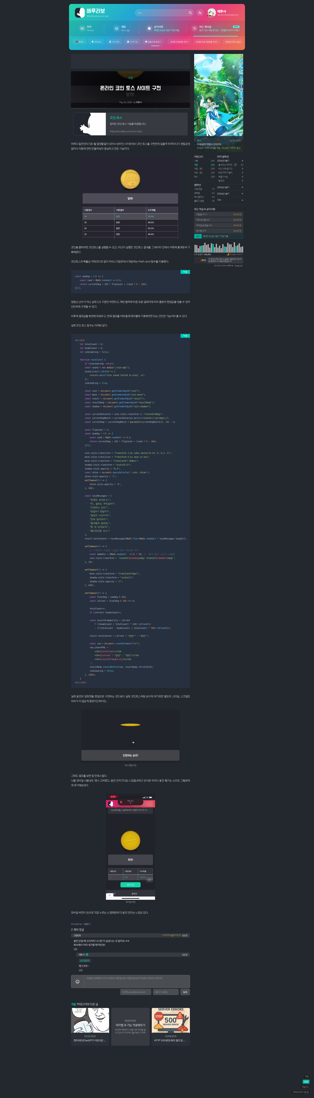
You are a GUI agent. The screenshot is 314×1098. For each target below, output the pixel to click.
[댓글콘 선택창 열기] (77, 981)
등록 (185, 992)
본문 (306, 1081)
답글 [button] (75, 948)
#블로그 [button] (87, 923)
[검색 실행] (190, 12)
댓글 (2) (305, 1086)
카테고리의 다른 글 (301, 1092)
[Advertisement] (130, 61)
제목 (307, 1076)
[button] (234, 254)
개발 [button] (130, 78)
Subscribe (239, 265)
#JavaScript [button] (76, 923)
